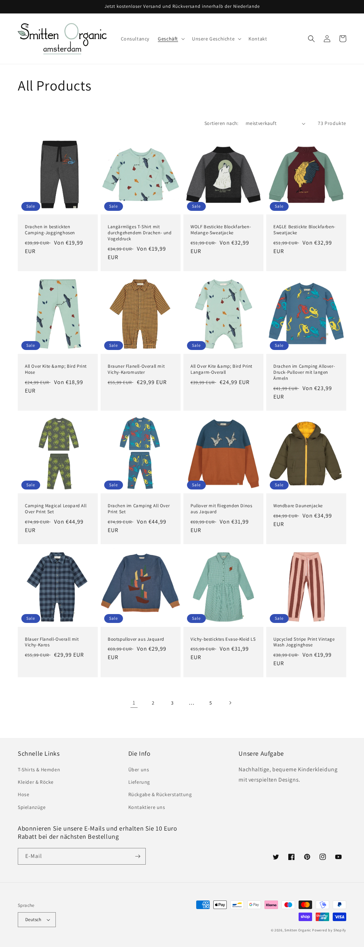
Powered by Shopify (329, 930)
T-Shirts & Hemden (39, 769)
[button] (171, 38)
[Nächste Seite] (230, 703)
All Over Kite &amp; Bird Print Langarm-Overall (221, 369)
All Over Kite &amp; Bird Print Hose (56, 369)
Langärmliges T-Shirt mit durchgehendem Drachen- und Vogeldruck (140, 233)
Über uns (138, 769)
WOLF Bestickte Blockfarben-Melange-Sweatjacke (221, 230)
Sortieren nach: (221, 123)
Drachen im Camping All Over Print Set (139, 509)
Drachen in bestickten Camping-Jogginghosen (50, 230)
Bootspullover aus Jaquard (136, 639)
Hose (23, 794)
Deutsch (33, 919)
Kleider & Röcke (36, 782)
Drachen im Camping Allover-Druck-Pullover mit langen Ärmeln (304, 372)
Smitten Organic (297, 930)
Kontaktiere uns (146, 807)
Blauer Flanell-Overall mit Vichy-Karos (52, 642)
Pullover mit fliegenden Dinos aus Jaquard (221, 509)
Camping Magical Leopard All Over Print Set (55, 509)
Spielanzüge (32, 807)
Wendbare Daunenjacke (298, 506)
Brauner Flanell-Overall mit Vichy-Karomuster (136, 369)
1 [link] (134, 702)
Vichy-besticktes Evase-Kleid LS (223, 639)
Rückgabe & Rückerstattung (160, 794)
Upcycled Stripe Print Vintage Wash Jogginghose (303, 642)
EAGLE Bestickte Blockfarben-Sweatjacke (304, 230)
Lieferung (139, 782)
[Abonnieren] (137, 856)
